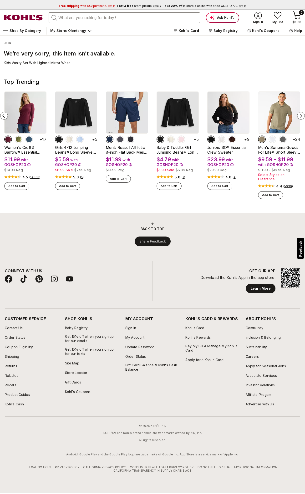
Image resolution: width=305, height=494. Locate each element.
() (35, 177)
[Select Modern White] (272, 139)
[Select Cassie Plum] (232, 139)
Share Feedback (152, 241)
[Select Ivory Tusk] (69, 139)
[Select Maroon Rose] (8, 139)
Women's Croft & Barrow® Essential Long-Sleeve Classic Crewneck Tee (22, 150)
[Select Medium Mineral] (283, 139)
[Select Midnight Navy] (109, 139)
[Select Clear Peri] (80, 139)
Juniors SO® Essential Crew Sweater (227, 150)
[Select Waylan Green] (18, 139)
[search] (54, 17)
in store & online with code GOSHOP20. (204, 6)
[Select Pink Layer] (181, 139)
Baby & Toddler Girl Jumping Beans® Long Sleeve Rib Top (177, 150)
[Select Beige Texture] (262, 139)
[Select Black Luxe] (59, 139)
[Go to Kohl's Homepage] (23, 17)
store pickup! (139, 6)
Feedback (300, 249)
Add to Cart (16, 186)
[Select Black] (130, 139)
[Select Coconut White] (221, 139)
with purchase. (87, 6)
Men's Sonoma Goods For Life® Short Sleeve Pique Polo (278, 150)
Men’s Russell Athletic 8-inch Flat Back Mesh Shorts (126, 150)
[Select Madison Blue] (29, 139)
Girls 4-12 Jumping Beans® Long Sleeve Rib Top (74, 150)
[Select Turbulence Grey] (120, 139)
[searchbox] (124, 17)
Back (7, 43)
